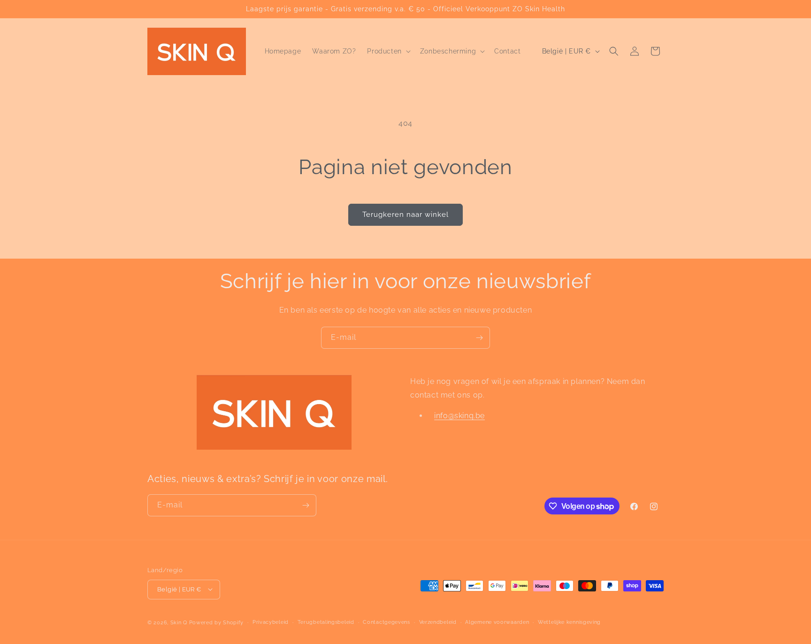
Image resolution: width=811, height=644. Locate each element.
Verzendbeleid (438, 622)
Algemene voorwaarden (497, 622)
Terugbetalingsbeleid (326, 622)
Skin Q (178, 622)
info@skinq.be (459, 416)
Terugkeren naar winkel (405, 214)
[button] (387, 51)
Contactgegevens (386, 622)
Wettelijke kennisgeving (569, 622)
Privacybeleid (270, 622)
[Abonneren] (479, 338)
